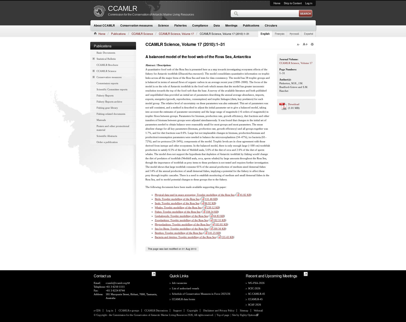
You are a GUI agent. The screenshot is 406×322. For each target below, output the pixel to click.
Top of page (223, 315)
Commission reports (107, 83)
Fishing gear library (107, 107)
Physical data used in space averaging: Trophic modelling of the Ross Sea (194, 194)
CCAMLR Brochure (107, 65)
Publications (251, 25)
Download (293, 104)
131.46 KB (211, 199)
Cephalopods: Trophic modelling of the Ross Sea (181, 216)
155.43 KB (227, 237)
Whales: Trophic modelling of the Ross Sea (178, 207)
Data (217, 25)
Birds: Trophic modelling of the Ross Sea (177, 199)
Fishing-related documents (111, 113)
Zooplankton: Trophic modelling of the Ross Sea (181, 220)
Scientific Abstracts (107, 136)
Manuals (101, 120)
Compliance (200, 25)
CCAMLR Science (142, 34)
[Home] (99, 11)
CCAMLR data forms (183, 299)
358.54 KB (212, 211)
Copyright (192, 310)
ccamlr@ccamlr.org (116, 283)
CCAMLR (122, 8)
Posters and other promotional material (113, 128)
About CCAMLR (104, 25)
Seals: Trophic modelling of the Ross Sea (177, 203)
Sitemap (244, 310)
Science (163, 25)
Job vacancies (179, 283)
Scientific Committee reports (112, 89)
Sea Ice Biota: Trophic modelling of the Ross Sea (181, 228)
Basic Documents (106, 52)
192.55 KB (219, 220)
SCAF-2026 (254, 304)
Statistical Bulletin (106, 58)
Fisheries (180, 25)
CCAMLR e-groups (129, 310)
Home (276, 3)
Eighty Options (248, 315)
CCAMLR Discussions (156, 310)
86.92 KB (210, 203)
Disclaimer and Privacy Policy (218, 310)
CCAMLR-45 (255, 299)
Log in (308, 3)
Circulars (271, 25)
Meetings (231, 25)
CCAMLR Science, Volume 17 (176, 34)
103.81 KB (221, 224)
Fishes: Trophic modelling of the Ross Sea (177, 211)
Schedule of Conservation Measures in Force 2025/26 (201, 293)
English (265, 34)
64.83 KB (218, 216)
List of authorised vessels (185, 288)
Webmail (258, 310)
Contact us (102, 275)
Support (177, 310)
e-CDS (97, 310)
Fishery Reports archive (109, 101)
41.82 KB (245, 194)
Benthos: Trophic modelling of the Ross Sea (179, 232)
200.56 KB (219, 228)
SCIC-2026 (254, 288)
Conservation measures (136, 25)
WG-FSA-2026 (256, 283)
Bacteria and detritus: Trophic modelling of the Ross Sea (185, 237)
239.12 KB (213, 207)
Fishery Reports (105, 95)
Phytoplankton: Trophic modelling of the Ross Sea (182, 224)
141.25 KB (214, 232)
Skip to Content (293, 3)
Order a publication (107, 142)
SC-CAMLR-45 (256, 293)
